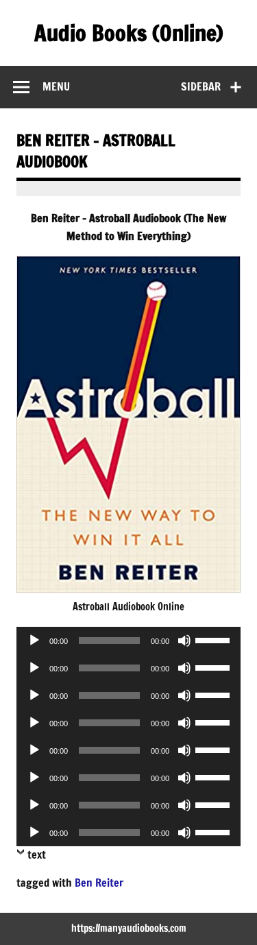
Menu (56, 86)
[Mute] (184, 640)
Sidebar (201, 86)
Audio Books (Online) (128, 33)
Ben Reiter (99, 882)
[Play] (34, 640)
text (36, 854)
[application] (128, 640)
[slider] (214, 639)
